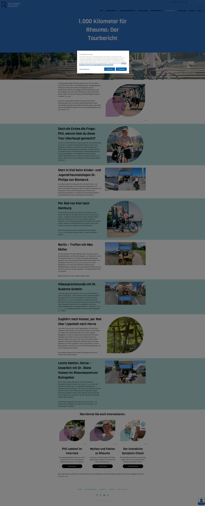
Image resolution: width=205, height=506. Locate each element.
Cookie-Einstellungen (84, 69)
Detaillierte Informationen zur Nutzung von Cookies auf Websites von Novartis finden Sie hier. (102, 64)
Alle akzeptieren (121, 69)
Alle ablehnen (109, 69)
